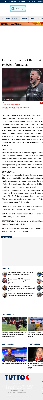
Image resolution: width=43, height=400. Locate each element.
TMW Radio (22, 1)
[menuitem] (2, 18)
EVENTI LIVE (32, 1)
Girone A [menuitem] (15, 18)
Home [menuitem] (8, 18)
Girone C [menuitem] (33, 18)
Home (5, 1)
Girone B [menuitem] (24, 18)
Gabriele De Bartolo (10, 109)
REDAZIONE (12, 1)
